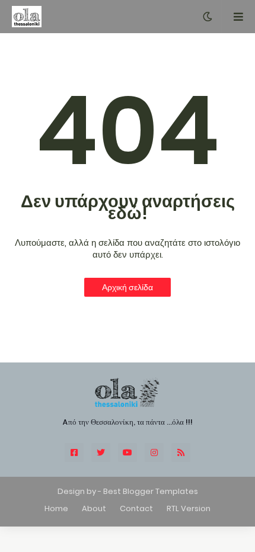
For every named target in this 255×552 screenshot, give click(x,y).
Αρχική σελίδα (127, 287)
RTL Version (189, 508)
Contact (136, 508)
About (94, 508)
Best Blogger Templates (150, 491)
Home (56, 508)
